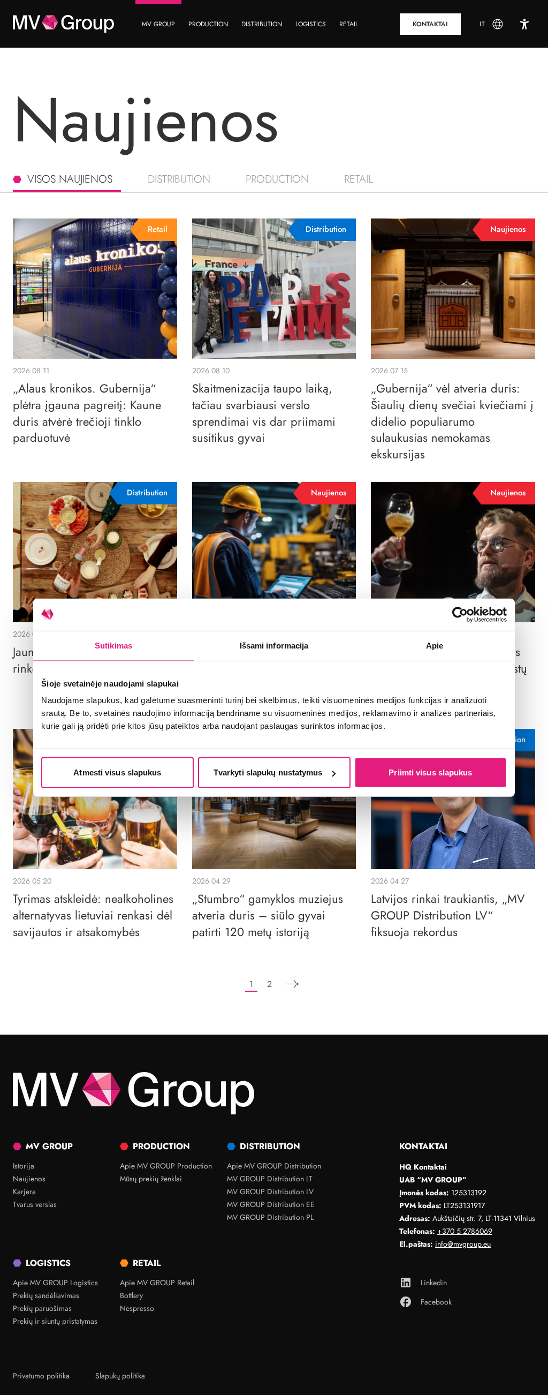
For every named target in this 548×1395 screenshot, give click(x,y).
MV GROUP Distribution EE (271, 1204)
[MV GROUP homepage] (63, 24)
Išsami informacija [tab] (274, 645)
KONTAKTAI (430, 24)
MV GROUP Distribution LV (270, 1191)
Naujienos (29, 1178)
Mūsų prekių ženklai (151, 1178)
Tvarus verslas (35, 1204)
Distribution (179, 179)
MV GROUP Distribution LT (270, 1178)
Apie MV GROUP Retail (157, 1282)
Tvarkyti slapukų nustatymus (268, 772)
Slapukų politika (120, 1375)
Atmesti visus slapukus (117, 772)
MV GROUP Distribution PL (270, 1217)
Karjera (24, 1191)
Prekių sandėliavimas (46, 1295)
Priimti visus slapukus (430, 772)
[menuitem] (158, 24)
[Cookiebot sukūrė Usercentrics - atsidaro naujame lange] (460, 614)
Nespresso (137, 1308)
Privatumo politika (41, 1375)
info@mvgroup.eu (463, 1244)
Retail (358, 179)
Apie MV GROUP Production (166, 1165)
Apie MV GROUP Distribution (274, 1165)
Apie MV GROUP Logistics (55, 1282)
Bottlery (131, 1295)
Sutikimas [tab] (113, 645)
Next (292, 985)
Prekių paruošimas (42, 1308)
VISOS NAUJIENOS (69, 179)
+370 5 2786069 (464, 1231)
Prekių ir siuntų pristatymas (55, 1321)
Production (277, 179)
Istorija (23, 1165)
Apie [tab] (434, 645)
